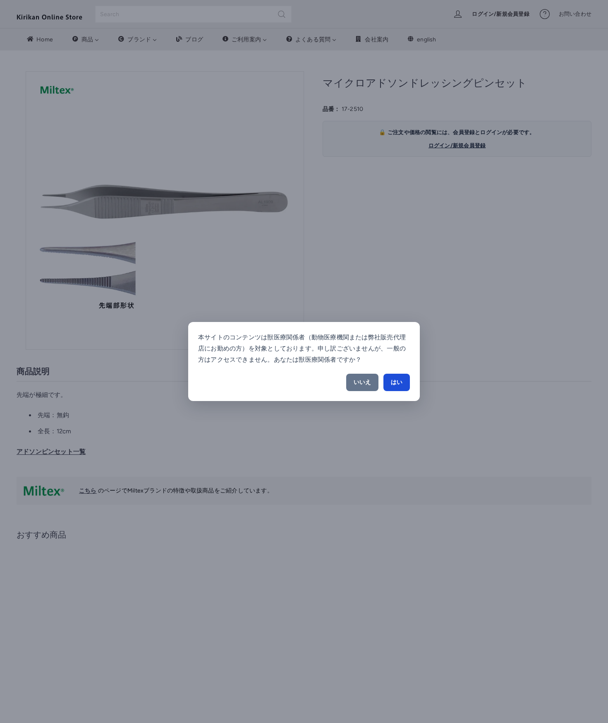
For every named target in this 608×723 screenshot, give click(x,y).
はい (396, 382)
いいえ (362, 382)
